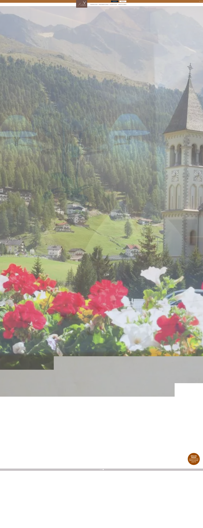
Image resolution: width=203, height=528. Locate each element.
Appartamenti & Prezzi (104, 4)
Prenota (123, 1)
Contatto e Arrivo (122, 4)
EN (201, 1)
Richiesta (115, 1)
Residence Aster (94, 4)
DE (199, 1)
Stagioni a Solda (113, 4)
